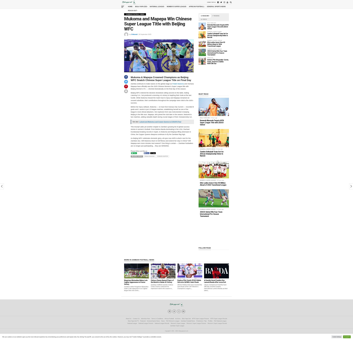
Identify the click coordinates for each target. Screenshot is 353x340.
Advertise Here (145, 318)
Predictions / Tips (201, 321)
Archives (178, 318)
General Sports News (216, 6)
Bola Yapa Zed (141, 6)
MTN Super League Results (218, 318)
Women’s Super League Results (217, 323)
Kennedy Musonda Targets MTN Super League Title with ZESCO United (218, 26)
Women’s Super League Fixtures (196, 323)
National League (157, 6)
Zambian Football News (188, 321)
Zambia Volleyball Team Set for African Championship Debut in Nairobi (217, 35)
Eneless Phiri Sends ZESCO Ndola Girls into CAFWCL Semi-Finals (189, 281)
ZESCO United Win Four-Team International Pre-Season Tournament (217, 53)
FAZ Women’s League (172, 321)
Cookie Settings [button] (337, 337)
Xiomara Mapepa (162, 156)
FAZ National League (220, 321)
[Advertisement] (214, 78)
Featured (143, 321)
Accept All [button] (347, 337)
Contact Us (136, 318)
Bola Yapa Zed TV (133, 321)
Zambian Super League (208, 209)
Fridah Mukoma (178, 84)
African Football (196, 6)
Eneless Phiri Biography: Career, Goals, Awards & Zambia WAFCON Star (218, 61)
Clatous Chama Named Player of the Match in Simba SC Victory (162, 281)
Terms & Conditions (157, 318)
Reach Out (132, 10)
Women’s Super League (176, 6)
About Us (128, 318)
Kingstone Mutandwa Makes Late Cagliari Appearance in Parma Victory (136, 282)
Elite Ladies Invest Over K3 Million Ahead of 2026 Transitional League (216, 44)
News (163, 321)
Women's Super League (208, 180)
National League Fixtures (145, 323)
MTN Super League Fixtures (200, 318)
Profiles (210, 321)
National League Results (162, 323)
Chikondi (134, 34)
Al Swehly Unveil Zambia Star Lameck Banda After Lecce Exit (215, 281)
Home (130, 6)
